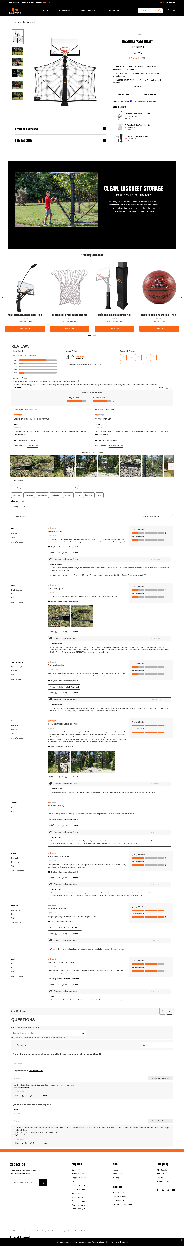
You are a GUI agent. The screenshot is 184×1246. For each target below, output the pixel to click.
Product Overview (26, 128)
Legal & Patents (68, 1231)
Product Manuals (78, 1186)
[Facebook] (157, 1190)
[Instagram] (168, 1190)
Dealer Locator (169, 2)
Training (116, 1178)
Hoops (45, 11)
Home (14, 22)
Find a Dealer (150, 94)
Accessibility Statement (82, 1231)
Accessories (64, 11)
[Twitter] (162, 1190)
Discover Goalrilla (90, 11)
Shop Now (46, 2)
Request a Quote (119, 1197)
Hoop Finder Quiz (78, 1209)
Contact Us (76, 1170)
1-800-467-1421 (119, 1193)
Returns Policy (77, 1197)
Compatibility (23, 140)
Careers (160, 1178)
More (137, 86)
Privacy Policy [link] (109, 1242)
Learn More (128, 118)
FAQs (74, 1182)
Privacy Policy (41, 1231)
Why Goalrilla (162, 1170)
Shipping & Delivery (79, 1178)
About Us (160, 1174)
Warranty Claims (78, 1205)
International (77, 1193)
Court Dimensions (79, 1189)
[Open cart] (174, 10)
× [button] (182, 1240)
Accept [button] (124, 1242)
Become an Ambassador (122, 1204)
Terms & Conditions (54, 1231)
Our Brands (114, 11)
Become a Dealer (163, 1182)
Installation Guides (79, 1174)
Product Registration (80, 1201)
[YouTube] (173, 1190)
